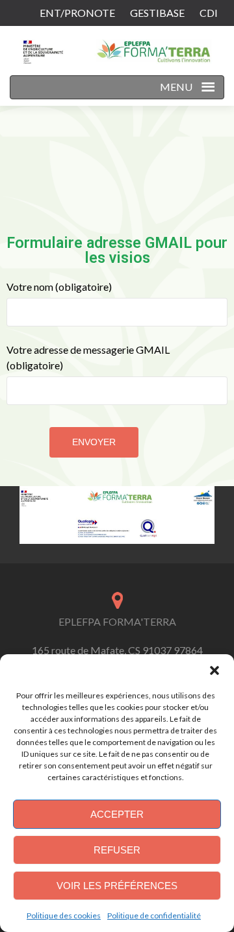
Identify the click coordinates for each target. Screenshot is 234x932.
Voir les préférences (117, 885)
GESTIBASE (157, 12)
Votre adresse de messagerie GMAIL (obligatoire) (88, 357)
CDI (209, 12)
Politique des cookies (64, 915)
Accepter (117, 814)
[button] (214, 670)
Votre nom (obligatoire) (59, 286)
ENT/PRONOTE (77, 12)
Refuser (117, 849)
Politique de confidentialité (154, 915)
